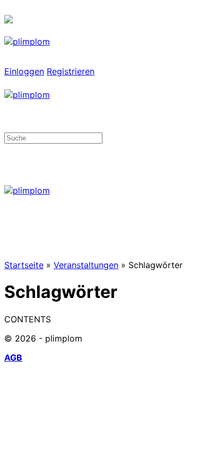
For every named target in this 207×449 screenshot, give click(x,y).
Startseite (24, 265)
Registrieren (70, 71)
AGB (13, 357)
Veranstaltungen (86, 265)
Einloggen (24, 71)
